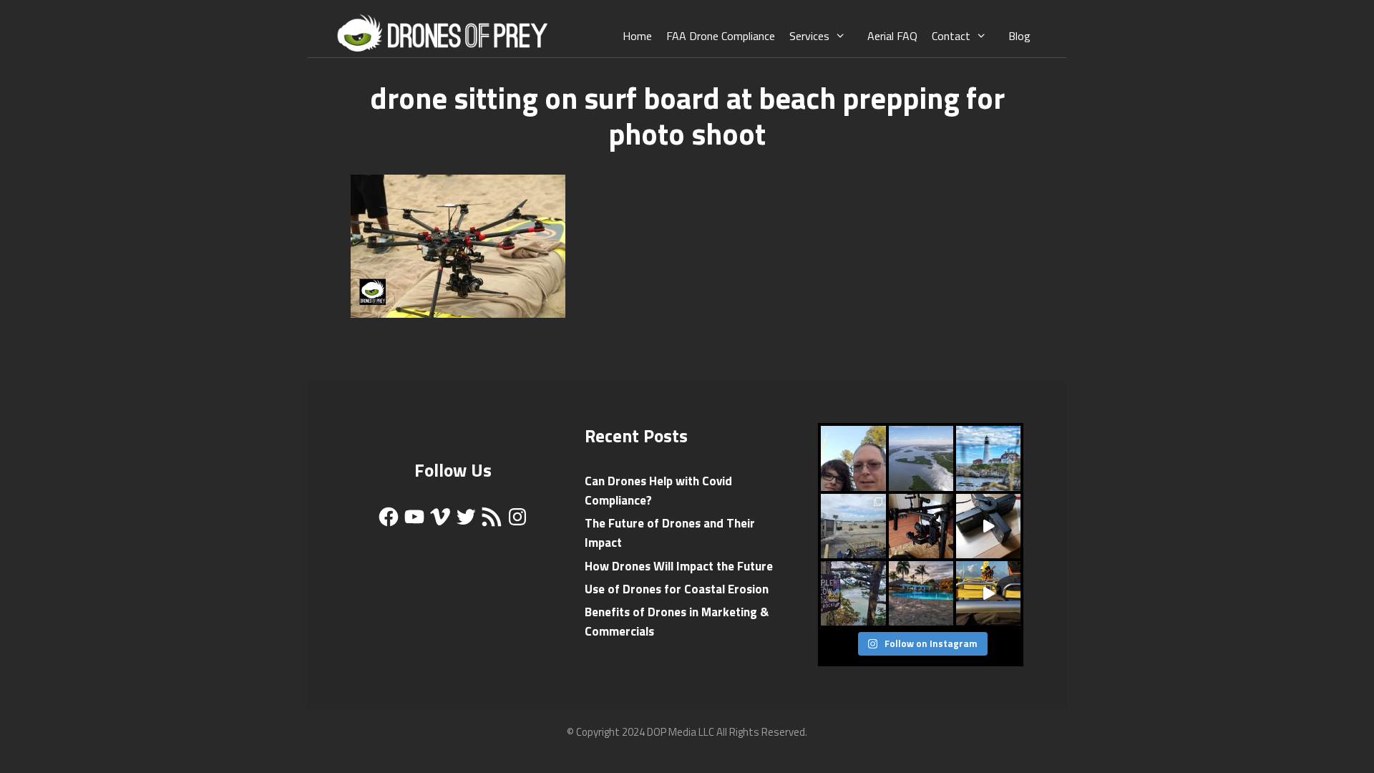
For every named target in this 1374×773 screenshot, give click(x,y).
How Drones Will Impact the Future (679, 566)
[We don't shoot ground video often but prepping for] (921, 526)
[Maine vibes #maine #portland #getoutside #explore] (988, 458)
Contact (951, 35)
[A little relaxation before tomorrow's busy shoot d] (921, 593)
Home (637, 35)
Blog (1019, 35)
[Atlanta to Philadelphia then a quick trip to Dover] (853, 526)
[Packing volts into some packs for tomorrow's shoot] (988, 526)
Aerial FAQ (892, 35)
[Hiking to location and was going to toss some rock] (853, 593)
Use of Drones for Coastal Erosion (677, 589)
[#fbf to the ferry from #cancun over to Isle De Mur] (988, 593)
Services (809, 35)
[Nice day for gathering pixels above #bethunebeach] (921, 458)
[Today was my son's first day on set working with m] (853, 458)
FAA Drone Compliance (720, 35)
